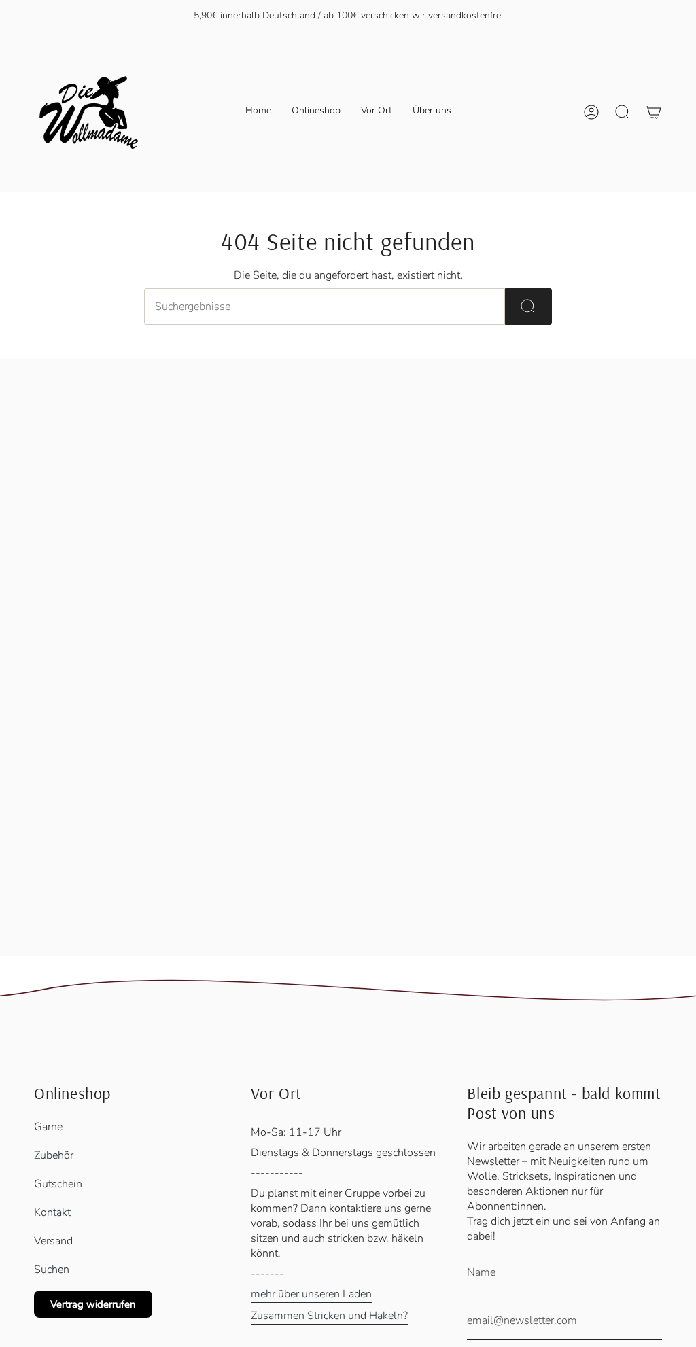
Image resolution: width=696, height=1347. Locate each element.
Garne (48, 1126)
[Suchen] (528, 306)
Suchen (51, 1269)
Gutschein (58, 1183)
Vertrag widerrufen (93, 1304)
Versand (53, 1241)
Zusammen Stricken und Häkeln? (329, 1315)
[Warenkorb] (653, 112)
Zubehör (53, 1155)
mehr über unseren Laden (311, 1294)
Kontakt (52, 1212)
